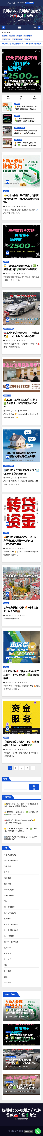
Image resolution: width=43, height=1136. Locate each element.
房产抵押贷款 (28, 36)
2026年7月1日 (28, 88)
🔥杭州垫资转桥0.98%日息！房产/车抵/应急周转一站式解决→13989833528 (19, 541)
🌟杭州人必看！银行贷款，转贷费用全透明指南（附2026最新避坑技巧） (25, 109)
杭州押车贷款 (9, 936)
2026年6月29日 (11, 615)
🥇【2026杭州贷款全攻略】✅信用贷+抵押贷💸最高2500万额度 (25, 121)
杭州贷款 (4, 36)
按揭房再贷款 (6, 39)
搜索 (5, 779)
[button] (35, 27)
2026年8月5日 (11, 206)
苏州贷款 (7, 971)
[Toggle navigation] (20, 27)
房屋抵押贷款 (9, 895)
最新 (8, 98)
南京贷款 (7, 878)
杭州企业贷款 (18, 139)
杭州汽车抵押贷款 (17, 39)
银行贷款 (12, 36)
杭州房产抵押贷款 (8, 466)
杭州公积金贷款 (10, 913)
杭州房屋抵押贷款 (11, 930)
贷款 (5, 977)
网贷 (5, 965)
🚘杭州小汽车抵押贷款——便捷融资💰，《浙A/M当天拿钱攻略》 (25, 133)
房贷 (5, 901)
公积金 (6, 872)
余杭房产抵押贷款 (11, 860)
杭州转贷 (17, 103)
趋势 (34, 99)
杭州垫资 (6, 737)
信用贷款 (27, 39)
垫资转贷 (7, 884)
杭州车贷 (7, 953)
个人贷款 (19, 36)
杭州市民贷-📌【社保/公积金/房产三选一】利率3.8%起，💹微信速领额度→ (21, 675)
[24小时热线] (38, 1131)
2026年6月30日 (11, 411)
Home (5, 1131)
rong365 (22, 206)
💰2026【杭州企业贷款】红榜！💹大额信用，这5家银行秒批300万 (25, 145)
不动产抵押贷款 (10, 855)
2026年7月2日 (11, 273)
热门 (21, 99)
